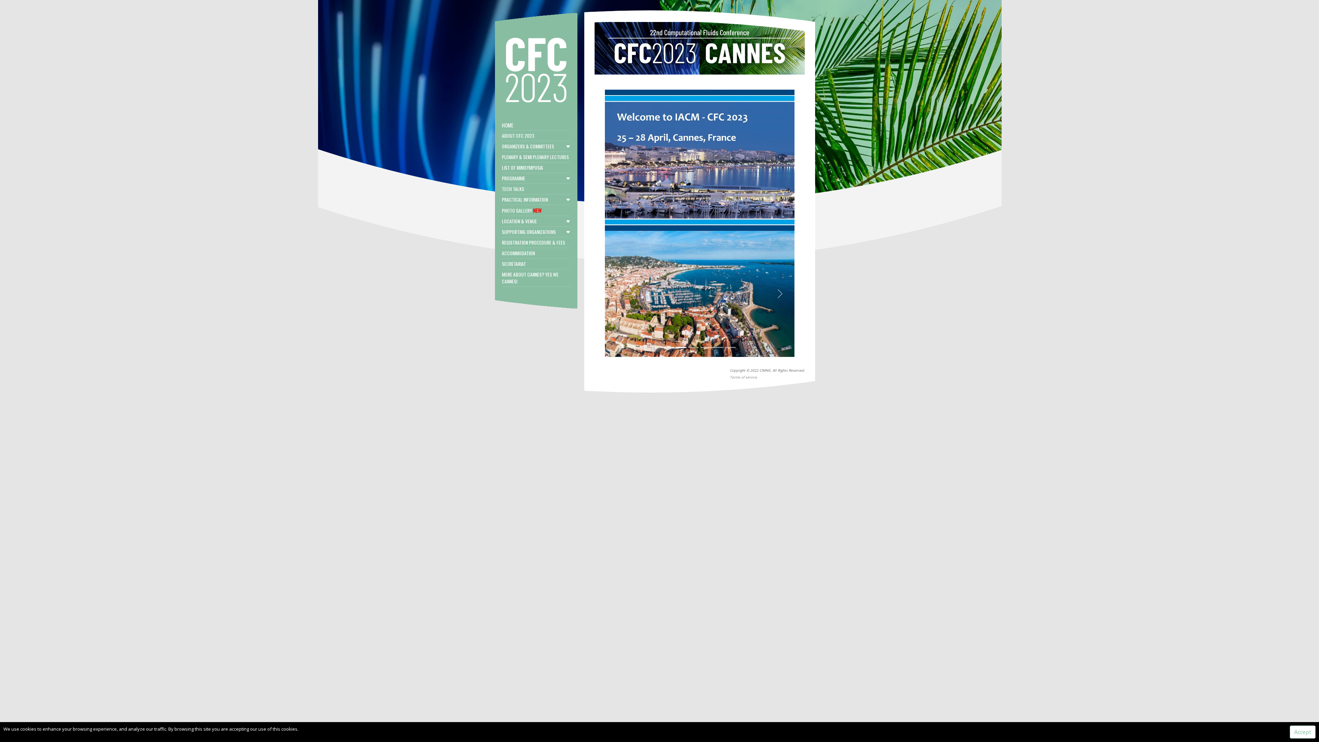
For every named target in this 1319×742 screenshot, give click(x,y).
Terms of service (743, 377)
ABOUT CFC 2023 (518, 135)
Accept (1302, 732)
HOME (507, 125)
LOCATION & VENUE (519, 221)
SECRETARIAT (514, 263)
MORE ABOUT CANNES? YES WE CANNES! (530, 278)
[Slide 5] (718, 347)
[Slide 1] (669, 347)
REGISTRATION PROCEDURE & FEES (533, 242)
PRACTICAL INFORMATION (525, 199)
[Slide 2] (681, 347)
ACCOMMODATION (518, 253)
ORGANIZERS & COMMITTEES (528, 146)
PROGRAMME (513, 178)
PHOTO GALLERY (522, 210)
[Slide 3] (693, 347)
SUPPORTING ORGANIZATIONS (529, 231)
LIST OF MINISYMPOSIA (522, 167)
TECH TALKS (513, 188)
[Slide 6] (730, 347)
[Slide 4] (706, 347)
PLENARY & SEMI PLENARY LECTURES (535, 156)
